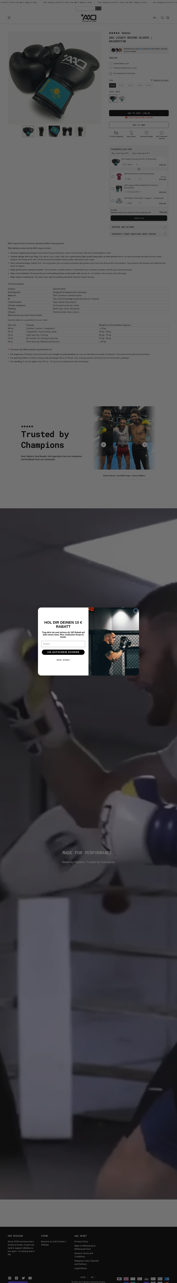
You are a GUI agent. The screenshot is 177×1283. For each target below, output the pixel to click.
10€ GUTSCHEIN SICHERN (63, 652)
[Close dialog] (136, 611)
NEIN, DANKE (63, 660)
